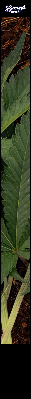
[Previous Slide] (2, 180)
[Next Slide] (28, 180)
